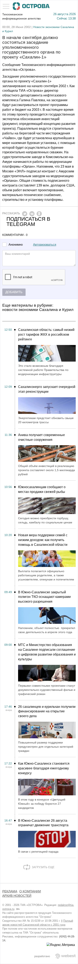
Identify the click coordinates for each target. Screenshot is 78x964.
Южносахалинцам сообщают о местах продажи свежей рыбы (42, 489)
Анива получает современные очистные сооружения (41, 437)
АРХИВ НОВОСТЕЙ (16, 895)
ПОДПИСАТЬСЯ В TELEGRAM (28, 221)
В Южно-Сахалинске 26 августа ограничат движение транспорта (43, 823)
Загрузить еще (42, 867)
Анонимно (16, 244)
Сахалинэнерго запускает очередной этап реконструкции (46, 389)
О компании (30, 891)
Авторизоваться (44, 244)
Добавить (13, 292)
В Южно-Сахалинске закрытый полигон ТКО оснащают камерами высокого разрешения (44, 596)
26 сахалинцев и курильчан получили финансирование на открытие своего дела (47, 711)
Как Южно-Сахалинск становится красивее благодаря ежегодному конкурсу (43, 768)
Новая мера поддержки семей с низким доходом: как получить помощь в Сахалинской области (42, 539)
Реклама (9, 891)
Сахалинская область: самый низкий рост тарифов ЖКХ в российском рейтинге (46, 334)
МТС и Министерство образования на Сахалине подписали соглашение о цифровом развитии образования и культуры (47, 652)
